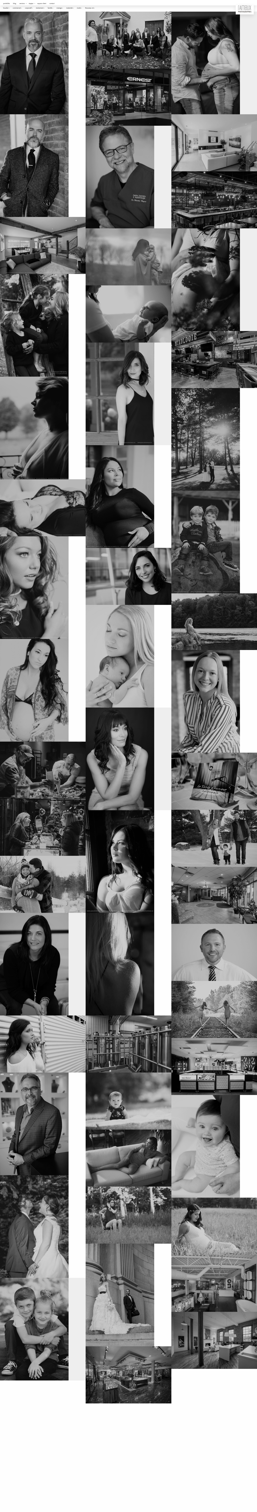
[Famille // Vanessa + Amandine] (128, 1101)
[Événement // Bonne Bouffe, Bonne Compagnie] (43, 770)
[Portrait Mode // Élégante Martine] (128, 759)
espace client (41, 3)
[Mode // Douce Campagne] (128, 394)
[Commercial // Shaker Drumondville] (214, 199)
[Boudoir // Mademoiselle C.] (128, 861)
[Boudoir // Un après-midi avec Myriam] (128, 1158)
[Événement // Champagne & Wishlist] (43, 827)
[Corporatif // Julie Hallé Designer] (43, 964)
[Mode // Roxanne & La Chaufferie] (128, 964)
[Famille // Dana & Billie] (128, 256)
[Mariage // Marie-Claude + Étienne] (214, 439)
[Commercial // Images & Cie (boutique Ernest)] (128, 97)
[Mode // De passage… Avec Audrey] (43, 1044)
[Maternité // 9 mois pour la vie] (214, 279)
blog (14, 3)
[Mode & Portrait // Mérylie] (128, 1215)
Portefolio (6, 3)
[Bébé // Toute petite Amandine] (128, 656)
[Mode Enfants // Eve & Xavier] (43, 1329)
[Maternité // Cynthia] (128, 496)
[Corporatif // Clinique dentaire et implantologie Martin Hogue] (128, 177)
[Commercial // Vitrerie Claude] (214, 1283)
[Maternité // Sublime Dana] (43, 690)
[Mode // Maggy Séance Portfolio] (214, 1420)
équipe (31, 3)
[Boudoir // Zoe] (43, 428)
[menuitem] (6, 3)
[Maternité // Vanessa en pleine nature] (214, 621)
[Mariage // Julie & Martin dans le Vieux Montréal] (128, 1295)
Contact (52, 3)
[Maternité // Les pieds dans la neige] (43, 884)
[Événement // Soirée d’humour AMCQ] (214, 781)
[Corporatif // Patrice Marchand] (43, 165)
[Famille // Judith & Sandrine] (214, 1009)
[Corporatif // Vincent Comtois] (43, 63)
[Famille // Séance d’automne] (43, 325)
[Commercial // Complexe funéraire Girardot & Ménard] (214, 895)
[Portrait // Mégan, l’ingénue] (43, 587)
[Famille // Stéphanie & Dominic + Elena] (214, 1146)
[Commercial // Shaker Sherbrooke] (214, 359)
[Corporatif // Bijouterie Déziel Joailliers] (43, 1124)
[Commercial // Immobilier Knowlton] (43, 245)
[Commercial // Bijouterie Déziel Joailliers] (214, 1066)
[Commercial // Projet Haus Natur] (214, 142)
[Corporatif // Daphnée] (214, 701)
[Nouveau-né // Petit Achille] (128, 313)
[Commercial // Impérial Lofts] (214, 1340)
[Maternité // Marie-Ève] (214, 1226)
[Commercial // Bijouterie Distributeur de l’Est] (128, 1374)
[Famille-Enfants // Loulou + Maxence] (214, 542)
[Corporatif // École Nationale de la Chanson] (128, 576)
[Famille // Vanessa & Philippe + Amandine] (214, 838)
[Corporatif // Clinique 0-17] (128, 40)
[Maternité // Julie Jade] (214, 63)
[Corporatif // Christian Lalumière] (214, 952)
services (22, 3)
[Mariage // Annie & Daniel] (43, 1226)
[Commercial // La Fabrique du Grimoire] (128, 1044)
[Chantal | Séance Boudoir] (43, 507)
